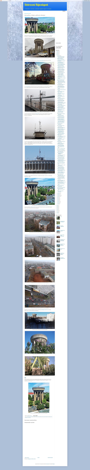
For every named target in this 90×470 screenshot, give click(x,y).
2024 (57, 53)
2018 (57, 209)
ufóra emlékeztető (27, 86)
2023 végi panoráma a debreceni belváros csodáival (61, 102)
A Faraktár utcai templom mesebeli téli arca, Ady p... (61, 116)
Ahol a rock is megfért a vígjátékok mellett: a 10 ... (60, 74)
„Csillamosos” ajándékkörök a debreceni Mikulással (61, 172)
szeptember (59, 195)
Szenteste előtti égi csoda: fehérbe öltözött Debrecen (61, 86)
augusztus (58, 196)
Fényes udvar (43, 416)
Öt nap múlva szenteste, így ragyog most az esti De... (60, 117)
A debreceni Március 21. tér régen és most (60, 91)
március (58, 201)
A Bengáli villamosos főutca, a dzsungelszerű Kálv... (61, 99)
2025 (57, 52)
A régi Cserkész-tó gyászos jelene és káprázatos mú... (61, 169)
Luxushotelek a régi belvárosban (59, 124)
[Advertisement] (39, 450)
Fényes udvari (37, 113)
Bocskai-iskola (27, 60)
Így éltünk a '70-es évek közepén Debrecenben (62, 240)
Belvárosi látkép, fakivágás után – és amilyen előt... (61, 136)
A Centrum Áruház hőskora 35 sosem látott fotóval (61, 155)
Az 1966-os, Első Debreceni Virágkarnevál (60, 109)
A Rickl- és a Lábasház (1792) (61, 148)
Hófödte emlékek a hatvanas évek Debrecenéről (61, 111)
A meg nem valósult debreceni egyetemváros (61, 76)
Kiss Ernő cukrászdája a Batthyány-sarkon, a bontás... (61, 107)
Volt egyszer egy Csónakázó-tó (62, 221)
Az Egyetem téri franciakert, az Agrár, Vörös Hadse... (61, 127)
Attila (61, 216)
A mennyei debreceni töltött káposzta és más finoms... (60, 100)
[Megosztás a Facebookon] (36, 415)
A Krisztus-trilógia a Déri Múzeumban (60, 191)
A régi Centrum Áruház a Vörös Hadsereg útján (61, 83)
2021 (57, 206)
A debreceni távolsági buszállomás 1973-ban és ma (61, 189)
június (58, 198)
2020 (57, 207)
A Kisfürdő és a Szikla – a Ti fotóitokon (62, 254)
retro (51, 416)
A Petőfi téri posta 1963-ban (60, 122)
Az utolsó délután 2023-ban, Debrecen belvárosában (60, 57)
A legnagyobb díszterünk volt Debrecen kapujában (61, 73)
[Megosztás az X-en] (35, 415)
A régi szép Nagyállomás (62, 226)
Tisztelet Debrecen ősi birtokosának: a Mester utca (61, 175)
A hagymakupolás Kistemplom (61, 187)
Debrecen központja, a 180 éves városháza (60, 104)
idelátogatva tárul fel (44, 309)
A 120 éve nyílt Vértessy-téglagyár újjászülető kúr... (61, 167)
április (58, 200)
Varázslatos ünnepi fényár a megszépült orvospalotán (60, 177)
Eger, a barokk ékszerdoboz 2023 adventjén (60, 126)
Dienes (37, 416)
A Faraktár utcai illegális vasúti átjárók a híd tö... (61, 165)
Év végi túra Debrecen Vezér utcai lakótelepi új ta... (61, 62)
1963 (27, 416)
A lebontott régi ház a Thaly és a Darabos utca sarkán (61, 160)
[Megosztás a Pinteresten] (37, 415)
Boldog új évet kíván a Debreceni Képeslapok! (60, 58)
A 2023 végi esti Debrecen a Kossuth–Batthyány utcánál (61, 64)
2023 (57, 54)
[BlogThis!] (34, 415)
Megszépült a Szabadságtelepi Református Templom (61, 129)
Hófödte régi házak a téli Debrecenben (60, 134)
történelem (26, 417)
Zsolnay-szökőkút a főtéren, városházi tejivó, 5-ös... (60, 71)
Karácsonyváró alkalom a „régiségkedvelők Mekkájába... (60, 153)
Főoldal (38, 457)
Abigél (29, 416)
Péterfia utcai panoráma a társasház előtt (60, 186)
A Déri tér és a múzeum (60, 112)
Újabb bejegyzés (27, 457)
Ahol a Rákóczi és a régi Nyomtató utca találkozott (60, 133)
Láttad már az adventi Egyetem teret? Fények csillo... (61, 151)
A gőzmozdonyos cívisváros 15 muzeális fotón (61, 142)
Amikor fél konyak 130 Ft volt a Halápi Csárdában (61, 170)
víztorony (30, 417)
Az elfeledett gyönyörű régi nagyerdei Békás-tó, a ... (60, 131)
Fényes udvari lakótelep (40, 60)
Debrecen (35, 416)
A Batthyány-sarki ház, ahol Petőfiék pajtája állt (60, 143)
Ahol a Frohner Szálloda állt (60, 149)
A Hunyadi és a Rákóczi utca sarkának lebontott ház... (61, 119)
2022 (57, 205)
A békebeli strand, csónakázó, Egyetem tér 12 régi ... (61, 67)
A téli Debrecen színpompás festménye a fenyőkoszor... (61, 69)
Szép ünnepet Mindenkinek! (60, 79)
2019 (57, 208)
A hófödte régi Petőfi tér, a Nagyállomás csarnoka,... (60, 66)
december (58, 55)
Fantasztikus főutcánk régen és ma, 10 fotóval (61, 138)
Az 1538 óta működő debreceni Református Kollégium (61, 106)
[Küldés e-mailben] (33, 415)
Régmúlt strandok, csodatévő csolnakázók (61, 114)
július (58, 197)
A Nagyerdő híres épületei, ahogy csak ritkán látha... (60, 145)
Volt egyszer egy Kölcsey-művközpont (62, 245)
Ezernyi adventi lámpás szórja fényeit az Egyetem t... (61, 180)
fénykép (46, 416)
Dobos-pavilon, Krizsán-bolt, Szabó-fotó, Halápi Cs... (60, 159)
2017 (57, 210)
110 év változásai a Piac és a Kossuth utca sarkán (61, 84)
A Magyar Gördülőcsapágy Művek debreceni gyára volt (61, 81)
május (58, 199)
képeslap (50, 416)
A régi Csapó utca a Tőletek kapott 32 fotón (60, 95)
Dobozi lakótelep (40, 416)
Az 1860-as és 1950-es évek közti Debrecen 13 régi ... (61, 157)
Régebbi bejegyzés (50, 457)
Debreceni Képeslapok (36, 4)
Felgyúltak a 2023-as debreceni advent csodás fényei (61, 182)
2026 (57, 51)
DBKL (25, 377)
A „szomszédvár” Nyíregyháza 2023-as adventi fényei (61, 121)
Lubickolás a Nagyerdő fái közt (62, 258)
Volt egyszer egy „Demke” (62, 230)
